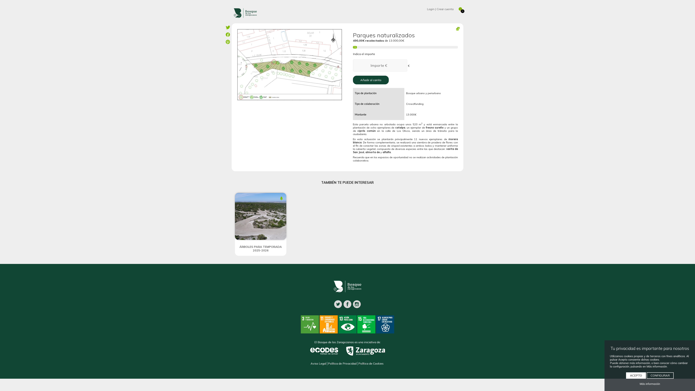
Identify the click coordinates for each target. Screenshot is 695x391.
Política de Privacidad (342, 363)
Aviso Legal (318, 363)
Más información (650, 384)
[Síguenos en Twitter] (338, 304)
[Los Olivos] (289, 64)
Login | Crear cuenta (440, 9)
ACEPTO (636, 375)
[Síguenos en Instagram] (357, 304)
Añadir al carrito (370, 80)
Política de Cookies (371, 363)
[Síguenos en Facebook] (347, 304)
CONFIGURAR (660, 375)
